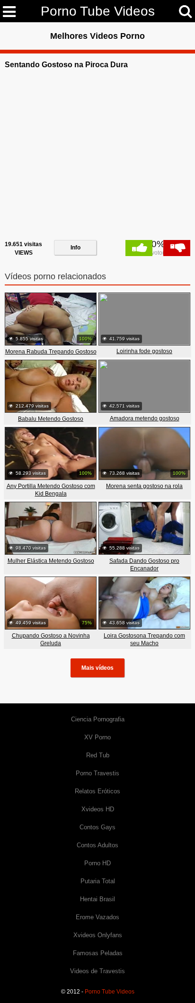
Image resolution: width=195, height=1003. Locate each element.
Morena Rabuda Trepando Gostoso (51, 351)
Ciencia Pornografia (97, 719)
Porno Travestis (97, 773)
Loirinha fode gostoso (144, 351)
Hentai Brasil (97, 899)
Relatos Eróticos (97, 791)
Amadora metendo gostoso (144, 418)
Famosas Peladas (98, 953)
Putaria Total (97, 881)
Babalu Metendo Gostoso (50, 419)
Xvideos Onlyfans (97, 935)
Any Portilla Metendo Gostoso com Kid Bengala (51, 490)
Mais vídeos (97, 668)
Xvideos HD (97, 809)
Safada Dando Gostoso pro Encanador (144, 565)
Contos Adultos (97, 845)
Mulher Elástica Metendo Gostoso (51, 561)
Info (75, 247)
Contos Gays (97, 827)
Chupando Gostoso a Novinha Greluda (51, 639)
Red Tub (97, 755)
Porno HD (97, 863)
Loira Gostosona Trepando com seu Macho (144, 639)
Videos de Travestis (97, 971)
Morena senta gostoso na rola (144, 486)
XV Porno (97, 737)
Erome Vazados (97, 917)
